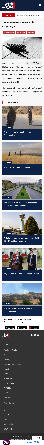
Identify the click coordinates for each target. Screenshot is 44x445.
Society (6, 369)
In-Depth (7, 388)
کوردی (5, 419)
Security (6, 359)
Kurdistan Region (9, 32)
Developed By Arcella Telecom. (22, 436)
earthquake (31, 32)
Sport (5, 374)
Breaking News (8, 15)
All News (7, 392)
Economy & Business (12, 364)
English (6, 414)
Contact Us (8, 424)
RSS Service (8, 429)
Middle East (8, 378)
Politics (6, 355)
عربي (5, 410)
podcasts (7, 397)
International (8, 383)
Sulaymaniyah (21, 32)
